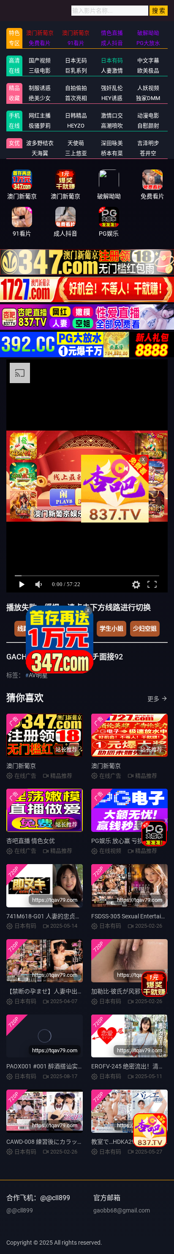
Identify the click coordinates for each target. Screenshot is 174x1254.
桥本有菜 (112, 153)
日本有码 (112, 60)
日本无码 (76, 60)
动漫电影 (148, 115)
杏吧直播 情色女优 (30, 840)
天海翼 (40, 153)
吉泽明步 (148, 143)
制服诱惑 (40, 88)
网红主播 (40, 115)
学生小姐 (111, 628)
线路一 (26, 628)
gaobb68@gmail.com (121, 1210)
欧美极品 (148, 70)
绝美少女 (40, 98)
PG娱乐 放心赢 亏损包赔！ (126, 840)
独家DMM (148, 98)
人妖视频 (148, 88)
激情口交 (112, 115)
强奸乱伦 (112, 88)
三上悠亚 (76, 153)
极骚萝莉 (40, 125)
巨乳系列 (76, 70)
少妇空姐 (145, 628)
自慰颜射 (148, 125)
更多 (153, 698)
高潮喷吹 (112, 125)
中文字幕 (148, 60)
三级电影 (40, 70)
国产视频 (40, 60)
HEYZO (75, 125)
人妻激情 (112, 70)
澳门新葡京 (21, 765)
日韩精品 (76, 115)
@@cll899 (19, 1210)
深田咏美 (112, 143)
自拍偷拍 (76, 88)
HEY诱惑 (111, 98)
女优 (14, 143)
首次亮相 (76, 98)
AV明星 (38, 675)
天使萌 (76, 143)
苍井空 (148, 153)
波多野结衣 (40, 143)
